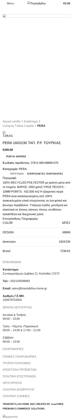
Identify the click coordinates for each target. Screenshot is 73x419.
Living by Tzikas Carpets (18, 125)
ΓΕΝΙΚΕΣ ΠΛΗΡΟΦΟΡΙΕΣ (19, 356)
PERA (41, 125)
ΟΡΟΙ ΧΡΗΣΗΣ (12, 382)
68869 (66, 232)
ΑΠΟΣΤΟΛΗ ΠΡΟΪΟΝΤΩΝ (19, 369)
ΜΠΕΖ (66, 222)
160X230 (64, 241)
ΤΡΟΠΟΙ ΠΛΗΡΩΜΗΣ (17, 363)
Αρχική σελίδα (11, 121)
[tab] (17, 173)
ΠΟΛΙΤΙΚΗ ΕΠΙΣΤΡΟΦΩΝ (19, 376)
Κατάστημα (31, 121)
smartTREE (57, 404)
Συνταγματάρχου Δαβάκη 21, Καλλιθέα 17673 (31, 273)
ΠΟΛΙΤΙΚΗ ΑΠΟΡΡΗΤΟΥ (19, 389)
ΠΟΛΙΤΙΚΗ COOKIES (16, 396)
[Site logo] (36, 3)
